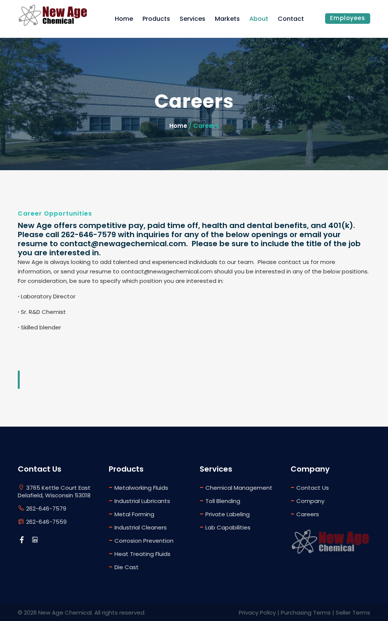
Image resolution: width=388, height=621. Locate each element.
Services (192, 18)
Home (124, 18)
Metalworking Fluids (138, 487)
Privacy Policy (257, 612)
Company (307, 500)
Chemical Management (236, 487)
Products (156, 18)
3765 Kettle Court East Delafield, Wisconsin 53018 (54, 491)
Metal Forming (131, 514)
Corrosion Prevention (141, 540)
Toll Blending (220, 500)
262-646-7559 (46, 522)
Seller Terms (353, 612)
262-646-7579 (45, 508)
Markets (227, 18)
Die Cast (124, 566)
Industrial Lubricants (139, 500)
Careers (305, 514)
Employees (347, 18)
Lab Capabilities (225, 527)
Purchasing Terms (306, 612)
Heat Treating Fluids (140, 553)
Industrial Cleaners (138, 527)
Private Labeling (225, 514)
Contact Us (310, 487)
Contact (291, 18)
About (258, 18)
